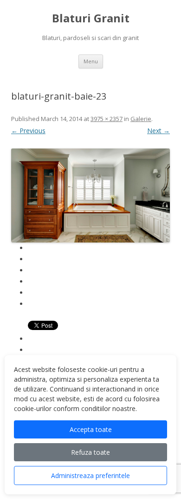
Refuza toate (90, 452)
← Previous (28, 130)
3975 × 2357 (106, 119)
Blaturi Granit (90, 18)
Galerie (140, 119)
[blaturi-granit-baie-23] (90, 195)
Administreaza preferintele (90, 475)
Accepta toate (91, 429)
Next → (158, 130)
